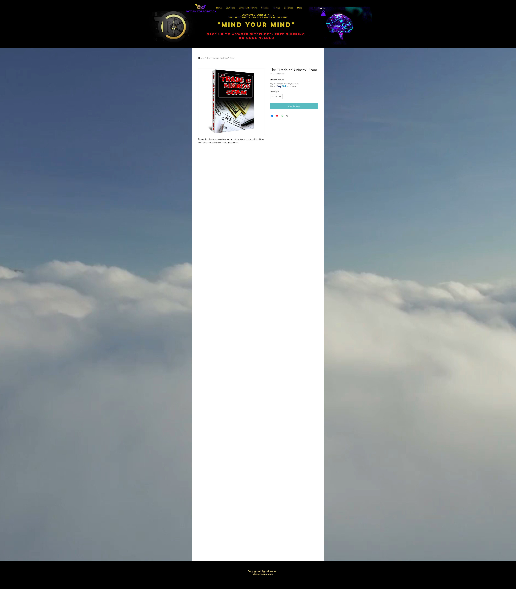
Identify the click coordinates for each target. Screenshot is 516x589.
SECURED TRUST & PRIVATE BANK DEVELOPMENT (258, 17)
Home (201, 58)
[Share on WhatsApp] (282, 116)
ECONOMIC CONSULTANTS (258, 15)
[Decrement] (272, 96)
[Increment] (280, 96)
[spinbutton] (276, 96)
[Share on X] (287, 116)
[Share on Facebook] (271, 116)
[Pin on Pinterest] (277, 116)
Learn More (291, 86)
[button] (323, 13)
